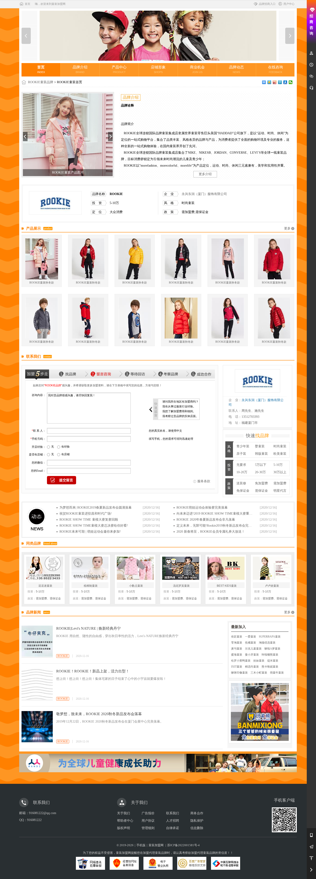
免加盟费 (261, 483)
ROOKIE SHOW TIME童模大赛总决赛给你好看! (93, 525)
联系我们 (172, 813)
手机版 (141, 845)
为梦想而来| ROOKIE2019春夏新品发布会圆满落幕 (95, 507)
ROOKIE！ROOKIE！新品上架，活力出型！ (92, 671)
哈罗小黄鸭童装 (241, 660)
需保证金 (261, 490)
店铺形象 (158, 69)
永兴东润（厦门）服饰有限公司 (204, 194)
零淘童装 (236, 642)
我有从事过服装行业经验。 (179, 406)
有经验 (65, 446)
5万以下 (260, 465)
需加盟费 (279, 483)
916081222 (34, 820)
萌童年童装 (277, 672)
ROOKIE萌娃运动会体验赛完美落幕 (202, 507)
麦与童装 (236, 648)
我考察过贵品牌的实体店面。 (180, 416)
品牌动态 (236, 69)
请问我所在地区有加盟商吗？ (180, 401)
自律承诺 (172, 828)
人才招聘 (172, 820)
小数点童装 (136, 585)
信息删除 (196, 828)
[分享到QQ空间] (269, 82)
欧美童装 (279, 453)
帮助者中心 (125, 820)
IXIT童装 (236, 666)
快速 (257, 435)
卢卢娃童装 (272, 585)
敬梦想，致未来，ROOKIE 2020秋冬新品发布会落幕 (99, 714)
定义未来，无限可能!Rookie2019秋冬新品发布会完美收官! (215, 525)
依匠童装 (236, 636)
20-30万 (260, 472)
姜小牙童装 (252, 654)
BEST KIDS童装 (227, 585)
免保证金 (242, 490)
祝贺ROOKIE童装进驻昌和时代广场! (85, 513)
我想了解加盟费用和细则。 (179, 411)
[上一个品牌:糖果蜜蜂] (26, 36)
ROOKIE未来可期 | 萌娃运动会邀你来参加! (90, 531)
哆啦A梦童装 (272, 648)
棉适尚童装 (252, 666)
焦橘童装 (250, 642)
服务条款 (203, 481)
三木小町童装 (259, 672)
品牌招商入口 (267, 4)
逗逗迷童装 (45, 585)
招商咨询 (311, 24)
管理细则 (148, 828)
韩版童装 (261, 453)
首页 (27, 4)
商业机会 (197, 69)
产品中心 (119, 69)
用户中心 (288, 4)
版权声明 (123, 828)
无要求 (241, 465)
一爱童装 (250, 636)
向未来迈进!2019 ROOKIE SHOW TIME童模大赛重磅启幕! (215, 513)
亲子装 (241, 453)
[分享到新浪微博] (275, 82)
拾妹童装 (258, 660)
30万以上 (279, 472)
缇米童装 (272, 660)
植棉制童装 (91, 585)
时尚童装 (279, 446)
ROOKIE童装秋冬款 (41, 282)
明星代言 (279, 490)
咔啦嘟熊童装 (270, 654)
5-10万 (278, 465)
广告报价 (148, 813)
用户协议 (148, 820)
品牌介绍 (80, 69)
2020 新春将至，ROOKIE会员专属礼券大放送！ (211, 531)
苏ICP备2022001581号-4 (183, 845)
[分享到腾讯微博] (280, 82)
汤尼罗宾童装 (181, 585)
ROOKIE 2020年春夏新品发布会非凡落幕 (206, 519)
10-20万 (241, 472)
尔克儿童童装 (253, 648)
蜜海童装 (236, 654)
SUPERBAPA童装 (270, 636)
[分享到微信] (291, 82)
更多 (287, 228)
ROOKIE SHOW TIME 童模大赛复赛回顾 (88, 519)
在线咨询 (275, 69)
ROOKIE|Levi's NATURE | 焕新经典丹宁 (88, 628)
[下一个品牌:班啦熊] (289, 36)
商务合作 (196, 813)
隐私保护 (196, 820)
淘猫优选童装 (267, 642)
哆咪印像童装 (239, 672)
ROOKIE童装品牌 (40, 82)
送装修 (241, 483)
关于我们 (123, 813)
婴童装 (260, 446)
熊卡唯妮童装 (270, 666)
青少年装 (242, 446)
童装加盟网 (156, 845)
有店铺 (65, 454)
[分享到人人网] (285, 82)
